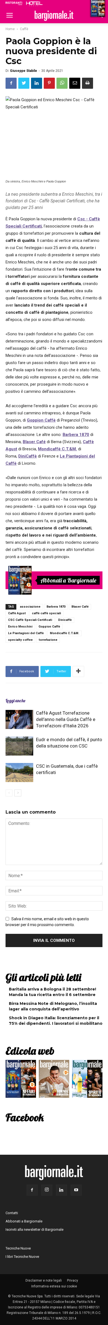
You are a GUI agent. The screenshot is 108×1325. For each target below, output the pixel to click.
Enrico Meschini (20, 626)
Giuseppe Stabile (23, 71)
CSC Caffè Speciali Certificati (30, 620)
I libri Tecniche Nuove (22, 1257)
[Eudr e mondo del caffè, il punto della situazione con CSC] (19, 746)
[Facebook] (32, 1190)
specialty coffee (20, 640)
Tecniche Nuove (18, 1248)
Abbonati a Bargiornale (68, 580)
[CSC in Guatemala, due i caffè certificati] (19, 772)
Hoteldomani (34, 4)
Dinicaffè (65, 620)
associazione (30, 606)
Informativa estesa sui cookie (54, 1286)
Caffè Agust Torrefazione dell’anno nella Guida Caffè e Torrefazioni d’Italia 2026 (65, 719)
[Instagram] (46, 1190)
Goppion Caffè (41, 420)
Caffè (24, 29)
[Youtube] (76, 1190)
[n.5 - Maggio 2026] (87, 1080)
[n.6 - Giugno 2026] (54, 1080)
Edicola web (30, 1050)
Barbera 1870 (56, 606)
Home (10, 29)
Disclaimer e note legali (43, 1280)
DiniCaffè (27, 456)
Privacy (72, 1280)
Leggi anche (15, 700)
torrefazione (48, 640)
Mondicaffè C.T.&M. (64, 633)
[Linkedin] (61, 1190)
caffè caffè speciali (46, 613)
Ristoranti (14, 3)
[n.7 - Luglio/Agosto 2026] (20, 580)
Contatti (12, 1213)
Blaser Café (80, 606)
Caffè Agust (17, 613)
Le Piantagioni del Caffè (26, 633)
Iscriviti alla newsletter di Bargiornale (34, 1229)
